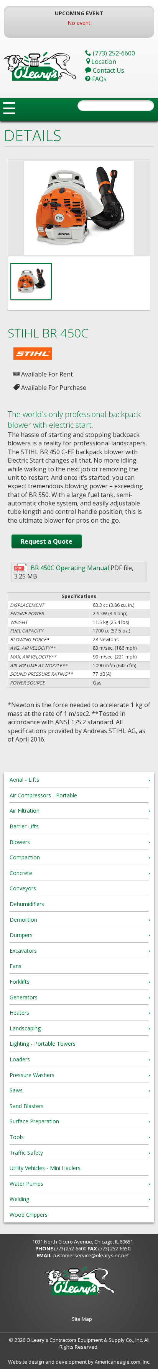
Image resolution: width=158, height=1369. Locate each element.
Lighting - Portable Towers (43, 1043)
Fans (15, 966)
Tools (17, 1137)
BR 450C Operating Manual (70, 568)
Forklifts (20, 981)
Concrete (21, 873)
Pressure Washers (32, 1075)
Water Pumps (26, 1183)
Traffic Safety (26, 1152)
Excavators (23, 950)
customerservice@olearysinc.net (91, 1255)
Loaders (20, 1059)
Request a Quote (46, 541)
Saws (16, 1090)
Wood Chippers (29, 1214)
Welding (19, 1199)
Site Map (82, 1318)
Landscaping (25, 1028)
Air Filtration (25, 810)
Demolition (23, 919)
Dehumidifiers (27, 904)
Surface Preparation (34, 1121)
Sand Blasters (27, 1106)
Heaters (19, 1012)
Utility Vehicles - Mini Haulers (45, 1168)
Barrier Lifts (24, 826)
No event (79, 22)
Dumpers (21, 935)
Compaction (25, 857)
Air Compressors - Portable (43, 795)
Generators (24, 997)
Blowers (20, 842)
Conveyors (23, 888)
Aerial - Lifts (24, 779)
